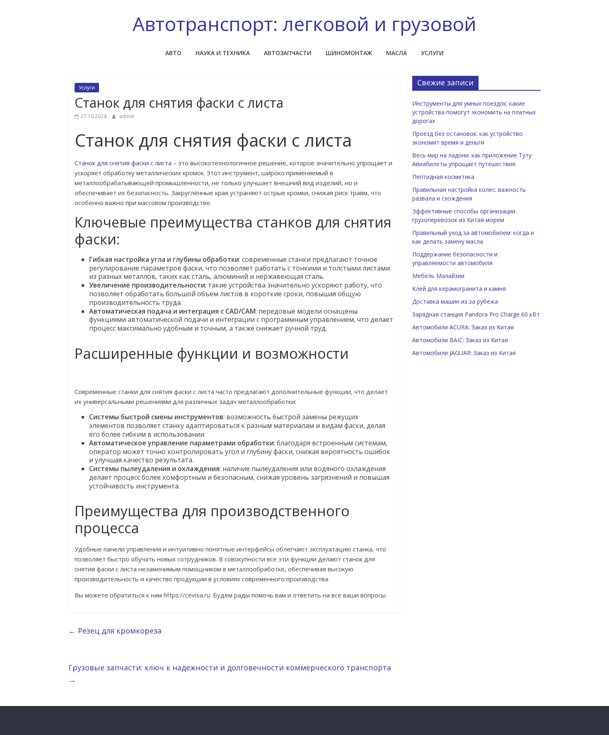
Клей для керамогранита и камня (459, 289)
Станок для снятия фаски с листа (123, 163)
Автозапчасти (288, 53)
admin (126, 116)
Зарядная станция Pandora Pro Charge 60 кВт (476, 314)
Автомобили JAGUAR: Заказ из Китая (464, 353)
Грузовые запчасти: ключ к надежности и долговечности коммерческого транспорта (229, 673)
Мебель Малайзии (438, 276)
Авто (173, 53)
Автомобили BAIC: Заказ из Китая (460, 340)
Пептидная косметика (443, 177)
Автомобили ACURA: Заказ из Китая (463, 327)
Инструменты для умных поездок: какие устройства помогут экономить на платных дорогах (474, 112)
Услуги (432, 53)
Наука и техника (223, 53)
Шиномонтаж (349, 53)
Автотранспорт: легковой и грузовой (304, 23)
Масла (396, 53)
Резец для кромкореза (115, 631)
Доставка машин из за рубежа (455, 301)
